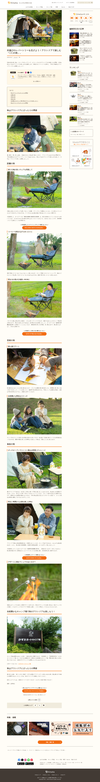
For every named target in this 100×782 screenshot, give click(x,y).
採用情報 (59, 764)
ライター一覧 (71, 762)
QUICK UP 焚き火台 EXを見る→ (34, 333)
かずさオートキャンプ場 (24, 663)
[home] (50, 771)
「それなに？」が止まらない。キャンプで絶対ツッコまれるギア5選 (86, 57)
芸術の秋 (13, 97)
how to (63, 7)
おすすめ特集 (29, 7)
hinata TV (63, 774)
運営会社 (64, 764)
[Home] (20, 3)
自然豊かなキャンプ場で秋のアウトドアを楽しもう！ (24, 101)
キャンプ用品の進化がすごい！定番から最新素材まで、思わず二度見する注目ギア (86, 42)
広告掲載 (49, 762)
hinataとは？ (43, 762)
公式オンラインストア (58, 2)
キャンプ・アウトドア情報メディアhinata (17, 750)
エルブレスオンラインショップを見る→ (34, 691)
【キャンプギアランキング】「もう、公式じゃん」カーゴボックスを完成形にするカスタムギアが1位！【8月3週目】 (86, 50)
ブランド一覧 (63, 762)
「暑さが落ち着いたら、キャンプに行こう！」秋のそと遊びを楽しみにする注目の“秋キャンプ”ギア (86, 35)
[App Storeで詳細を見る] (21, 764)
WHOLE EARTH (27, 694)
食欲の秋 (13, 99)
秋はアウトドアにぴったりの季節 (19, 93)
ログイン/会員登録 (70, 2)
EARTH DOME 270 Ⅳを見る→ (34, 558)
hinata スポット (55, 774)
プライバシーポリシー (50, 764)
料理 (57, 7)
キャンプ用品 (39, 7)
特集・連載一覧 (50, 742)
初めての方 (71, 7)
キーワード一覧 (78, 762)
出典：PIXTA (10, 601)
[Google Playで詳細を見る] (29, 764)
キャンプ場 (49, 7)
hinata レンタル (46, 774)
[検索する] (91, 2)
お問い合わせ (56, 762)
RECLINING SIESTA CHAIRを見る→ (34, 227)
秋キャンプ (42, 694)
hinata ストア (38, 774)
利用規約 (42, 764)
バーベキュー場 (35, 694)
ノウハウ (16, 57)
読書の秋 (13, 95)
